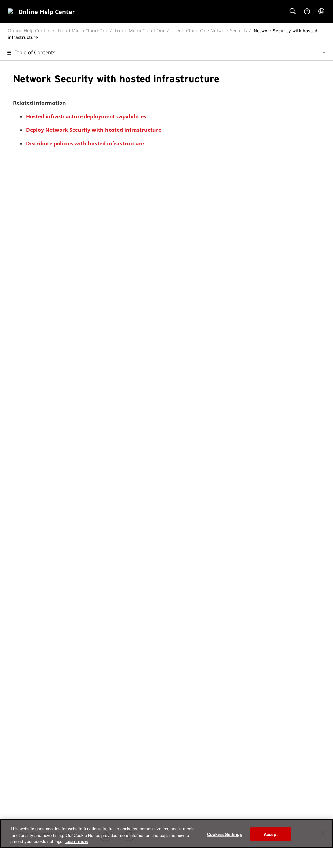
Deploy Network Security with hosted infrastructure (93, 129)
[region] (166, 833)
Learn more (76, 841)
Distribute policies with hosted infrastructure (85, 143)
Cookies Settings (224, 834)
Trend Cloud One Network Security (209, 30)
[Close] (322, 833)
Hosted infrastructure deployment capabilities (86, 116)
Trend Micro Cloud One (82, 30)
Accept (271, 834)
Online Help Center (29, 30)
